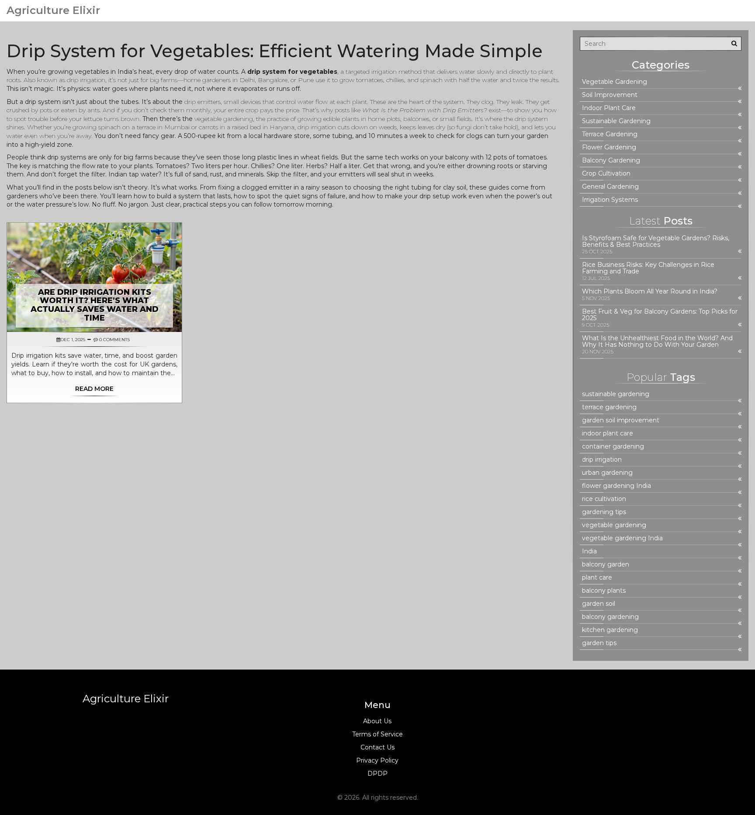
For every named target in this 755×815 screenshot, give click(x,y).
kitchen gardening (610, 630)
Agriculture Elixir (53, 10)
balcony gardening (610, 617)
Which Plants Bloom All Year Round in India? (649, 291)
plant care (597, 577)
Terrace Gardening (609, 134)
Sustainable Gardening (616, 121)
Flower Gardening (609, 147)
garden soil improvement (620, 420)
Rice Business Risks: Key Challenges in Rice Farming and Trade (648, 268)
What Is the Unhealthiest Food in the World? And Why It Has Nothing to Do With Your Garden (657, 341)
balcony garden (605, 564)
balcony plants (604, 590)
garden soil (598, 604)
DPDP (377, 773)
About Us (377, 721)
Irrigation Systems (610, 200)
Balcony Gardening (611, 160)
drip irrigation (602, 459)
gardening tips (604, 512)
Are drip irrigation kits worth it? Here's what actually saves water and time (95, 305)
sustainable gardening (615, 394)
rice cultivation (604, 499)
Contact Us (377, 747)
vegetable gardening (614, 525)
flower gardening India (616, 486)
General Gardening (610, 186)
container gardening (613, 446)
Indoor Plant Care (609, 108)
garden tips (599, 643)
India (589, 551)
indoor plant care (607, 433)
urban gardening (607, 473)
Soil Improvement (609, 95)
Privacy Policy (377, 760)
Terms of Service (377, 734)
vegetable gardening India (622, 538)
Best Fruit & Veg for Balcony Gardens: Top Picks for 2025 (660, 314)
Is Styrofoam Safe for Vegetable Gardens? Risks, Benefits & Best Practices (655, 241)
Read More (94, 389)
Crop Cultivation (606, 173)
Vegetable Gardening (614, 82)
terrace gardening (609, 407)
